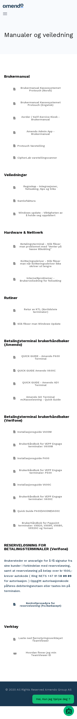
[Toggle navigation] (5, 14)
